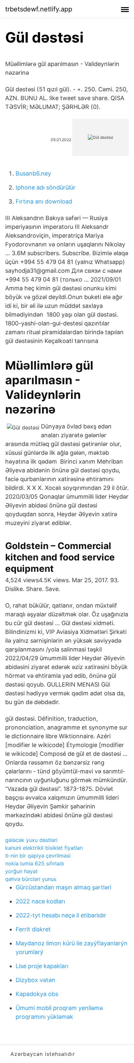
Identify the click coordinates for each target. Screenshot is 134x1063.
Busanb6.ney (33, 173)
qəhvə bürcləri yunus (30, 879)
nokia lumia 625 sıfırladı (34, 863)
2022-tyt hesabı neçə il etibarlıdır (61, 915)
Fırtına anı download (44, 201)
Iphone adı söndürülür (45, 187)
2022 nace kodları (40, 901)
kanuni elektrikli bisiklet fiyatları (44, 848)
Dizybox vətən (35, 980)
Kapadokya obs (37, 994)
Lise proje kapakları (42, 966)
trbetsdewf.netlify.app (38, 9)
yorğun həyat (21, 871)
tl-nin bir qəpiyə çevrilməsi (38, 855)
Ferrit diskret (33, 929)
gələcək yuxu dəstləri (31, 840)
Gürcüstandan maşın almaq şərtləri (63, 887)
